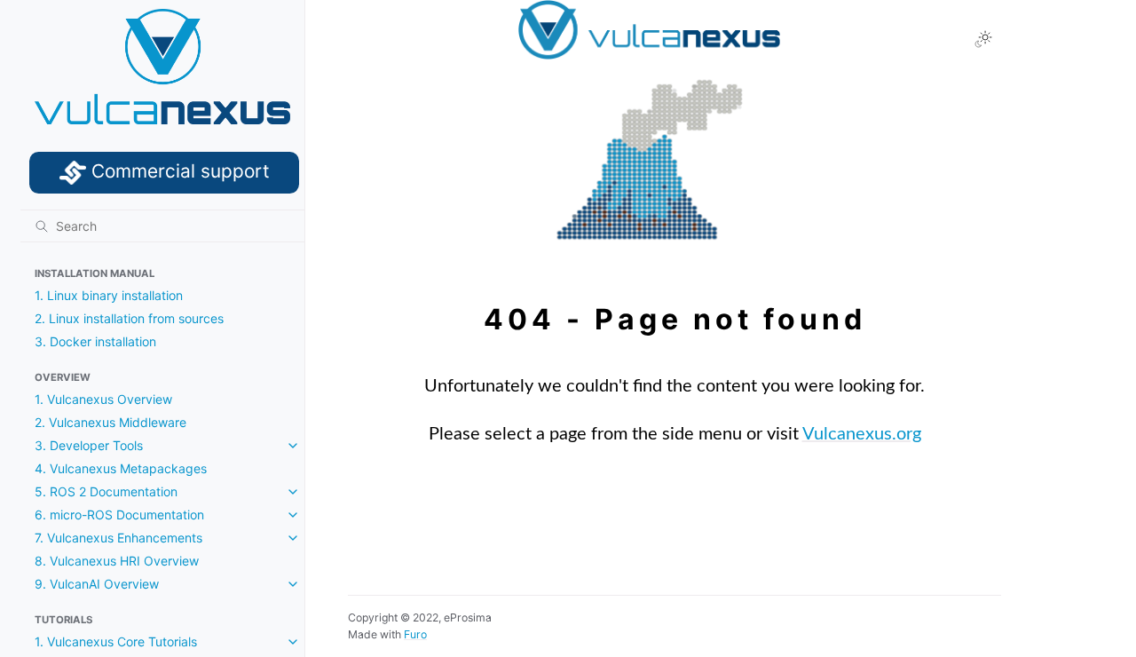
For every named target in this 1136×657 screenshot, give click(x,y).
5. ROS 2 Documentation (106, 491)
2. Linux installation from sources (129, 318)
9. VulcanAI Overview (97, 583)
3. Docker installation (95, 341)
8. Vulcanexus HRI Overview (117, 560)
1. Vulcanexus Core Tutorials (116, 641)
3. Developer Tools (89, 445)
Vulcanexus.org (861, 434)
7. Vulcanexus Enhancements (118, 537)
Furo (415, 634)
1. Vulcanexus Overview (103, 399)
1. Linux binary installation (109, 295)
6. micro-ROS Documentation (119, 514)
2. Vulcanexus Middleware (110, 422)
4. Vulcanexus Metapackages (121, 468)
